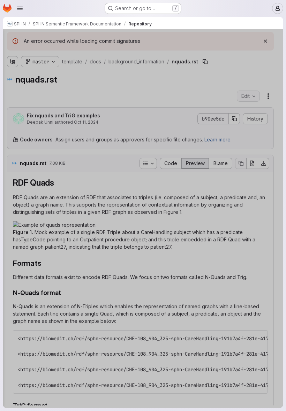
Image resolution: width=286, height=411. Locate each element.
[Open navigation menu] (19, 8)
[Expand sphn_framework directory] (16, 232)
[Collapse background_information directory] (16, 98)
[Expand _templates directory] (16, 87)
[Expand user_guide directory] (16, 243)
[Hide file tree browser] (10, 39)
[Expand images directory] (16, 210)
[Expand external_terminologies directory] (16, 199)
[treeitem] (56, 65)
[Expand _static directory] (16, 76)
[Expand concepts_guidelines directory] (16, 176)
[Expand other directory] (16, 221)
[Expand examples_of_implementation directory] (16, 188)
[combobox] (55, 52)
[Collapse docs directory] (11, 65)
